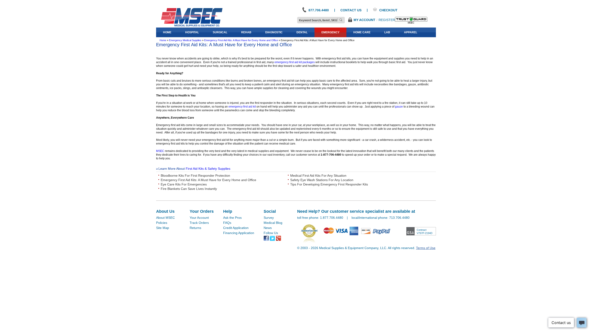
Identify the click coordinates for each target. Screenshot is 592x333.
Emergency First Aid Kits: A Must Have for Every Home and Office (208, 180)
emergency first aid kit (242, 106)
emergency (330, 32)
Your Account (199, 217)
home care (361, 32)
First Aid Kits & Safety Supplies (208, 168)
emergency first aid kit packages (294, 62)
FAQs (227, 223)
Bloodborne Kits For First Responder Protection (195, 175)
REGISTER (387, 20)
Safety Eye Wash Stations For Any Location (321, 180)
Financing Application (238, 233)
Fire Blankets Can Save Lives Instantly (189, 189)
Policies (161, 223)
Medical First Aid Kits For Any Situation (318, 175)
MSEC (160, 151)
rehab (246, 32)
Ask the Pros (232, 217)
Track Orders (199, 223)
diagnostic (274, 32)
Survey (269, 217)
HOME (167, 32)
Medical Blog (273, 223)
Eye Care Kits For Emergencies (184, 184)
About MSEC (165, 217)
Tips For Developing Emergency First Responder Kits (329, 184)
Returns (195, 228)
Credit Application (236, 228)
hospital (192, 32)
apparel (410, 32)
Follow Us (271, 233)
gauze (399, 106)
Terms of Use (425, 248)
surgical (220, 32)
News (268, 228)
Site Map (162, 228)
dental (302, 32)
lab (387, 32)
